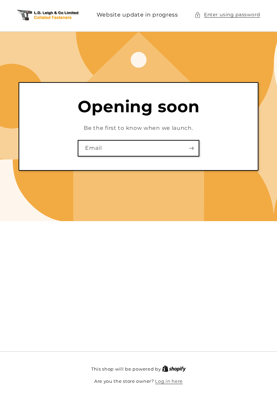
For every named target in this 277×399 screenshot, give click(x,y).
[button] (227, 14)
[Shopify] (174, 369)
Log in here (169, 381)
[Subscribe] (191, 148)
